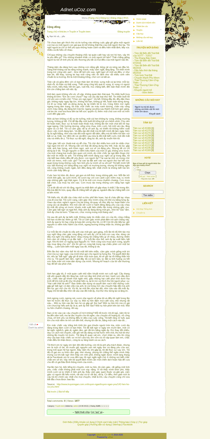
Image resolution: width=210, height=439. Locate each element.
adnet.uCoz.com (103, 435)
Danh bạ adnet (36, 327)
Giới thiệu (67, 422)
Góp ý (134, 422)
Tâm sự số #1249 (142, 138)
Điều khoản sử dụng (84, 422)
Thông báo (124, 422)
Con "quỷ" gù (96, 412)
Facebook (128, 424)
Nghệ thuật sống (82, 412)
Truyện (72, 31)
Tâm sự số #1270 (142, 133)
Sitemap (117, 424)
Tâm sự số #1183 (142, 150)
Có (138, 167)
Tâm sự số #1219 (142, 145)
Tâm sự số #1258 (142, 135)
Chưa (139, 170)
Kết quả (142, 176)
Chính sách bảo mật (106, 422)
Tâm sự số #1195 (142, 148)
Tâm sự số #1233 (142, 140)
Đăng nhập (116, 18)
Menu (84, 18)
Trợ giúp (143, 422)
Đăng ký (105, 18)
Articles (63, 31)
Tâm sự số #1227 (142, 143)
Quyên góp (82, 424)
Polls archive (151, 176)
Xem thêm (147, 92)
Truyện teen (84, 31)
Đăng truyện (124, 31)
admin (75, 406)
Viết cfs (33, 324)
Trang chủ (94, 18)
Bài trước (52, 391)
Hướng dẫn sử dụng (100, 424)
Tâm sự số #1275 (142, 130)
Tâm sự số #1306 (142, 128)
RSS (126, 18)
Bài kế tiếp (64, 391)
